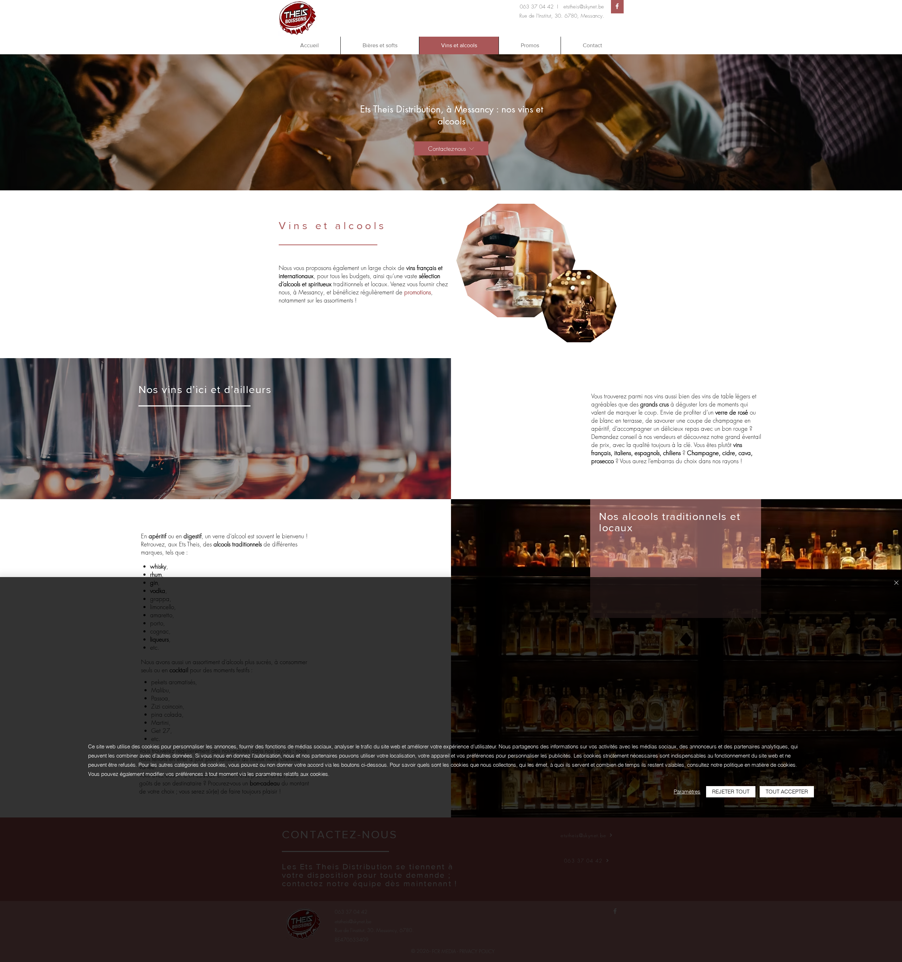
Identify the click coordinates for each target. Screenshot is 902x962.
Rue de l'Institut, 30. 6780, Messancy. (561, 15)
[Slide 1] (451, 176)
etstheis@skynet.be (583, 6)
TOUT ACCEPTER (787, 791)
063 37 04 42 (537, 6)
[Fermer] (896, 583)
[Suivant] (863, 122)
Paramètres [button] (687, 791)
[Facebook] (617, 6)
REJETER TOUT (730, 791)
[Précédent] (38, 122)
